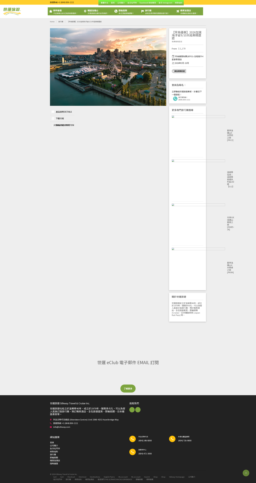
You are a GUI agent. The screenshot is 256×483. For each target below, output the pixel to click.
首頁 (113, 2)
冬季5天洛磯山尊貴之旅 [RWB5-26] (230, 223)
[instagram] (138, 409)
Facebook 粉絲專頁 (147, 2)
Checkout (71, 477)
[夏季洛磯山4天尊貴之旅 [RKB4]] (198, 268)
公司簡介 (121, 2)
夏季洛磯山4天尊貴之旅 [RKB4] (230, 267)
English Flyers (109, 477)
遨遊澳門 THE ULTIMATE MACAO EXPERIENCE (115, 479)
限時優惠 (54, 463)
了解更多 (128, 388)
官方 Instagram (165, 2)
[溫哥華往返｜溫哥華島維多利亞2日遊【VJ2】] (198, 179)
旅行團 (60, 21)
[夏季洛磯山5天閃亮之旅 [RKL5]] (198, 135)
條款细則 (178, 2)
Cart (55, 477)
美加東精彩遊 (179, 71)
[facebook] (132, 409)
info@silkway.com (61, 426)
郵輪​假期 (54, 457)
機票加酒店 (55, 460)
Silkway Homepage (177, 477)
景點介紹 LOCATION (62, 125)
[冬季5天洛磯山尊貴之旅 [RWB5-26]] (198, 223)
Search (147, 477)
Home (52, 21)
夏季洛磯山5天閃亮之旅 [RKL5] (230, 135)
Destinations (95, 477)
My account (123, 477)
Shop (155, 477)
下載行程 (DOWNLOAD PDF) (60, 119)
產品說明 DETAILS (61, 112)
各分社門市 (132, 2)
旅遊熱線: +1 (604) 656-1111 (62, 2)
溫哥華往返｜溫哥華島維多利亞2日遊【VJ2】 (230, 179)
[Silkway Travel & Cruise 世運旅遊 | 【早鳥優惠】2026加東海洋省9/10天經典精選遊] (12, 11)
